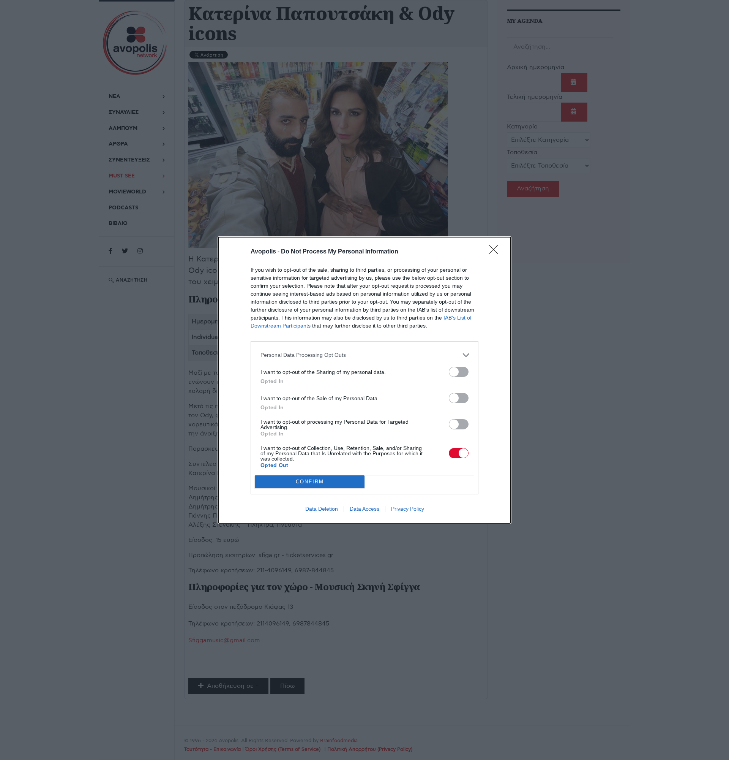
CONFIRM (310, 481)
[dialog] (364, 380)
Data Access (364, 509)
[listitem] (364, 355)
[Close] (496, 252)
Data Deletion (321, 509)
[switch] (459, 372)
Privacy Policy (407, 509)
